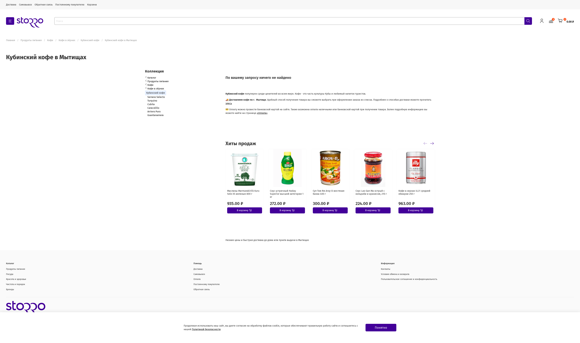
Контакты (385, 269)
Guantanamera (155, 115)
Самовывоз (25, 4)
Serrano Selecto (156, 97)
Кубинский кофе (90, 40)
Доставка (11, 4)
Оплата (197, 279)
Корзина (92, 4)
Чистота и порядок (15, 284)
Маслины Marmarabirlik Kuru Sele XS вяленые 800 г (243, 192)
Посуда (9, 274)
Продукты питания (31, 40)
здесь (229, 103)
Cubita (151, 104)
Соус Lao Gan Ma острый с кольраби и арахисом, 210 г (371, 192)
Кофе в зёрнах (67, 40)
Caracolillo (153, 107)
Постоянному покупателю (69, 4)
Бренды (10, 289)
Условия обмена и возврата (395, 274)
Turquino (152, 100)
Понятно (381, 327)
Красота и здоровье (16, 279)
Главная (10, 40)
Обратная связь (44, 4)
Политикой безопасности (206, 329)
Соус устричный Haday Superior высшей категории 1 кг (287, 194)
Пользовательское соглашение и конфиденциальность (409, 279)
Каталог (151, 77)
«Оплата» (262, 113)
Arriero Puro (154, 111)
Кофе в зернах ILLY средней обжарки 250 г (414, 192)
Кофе (50, 40)
